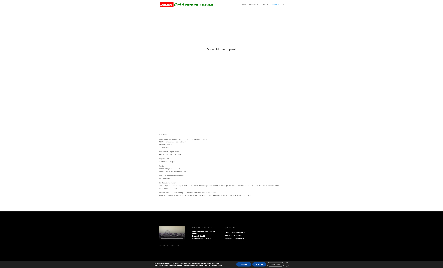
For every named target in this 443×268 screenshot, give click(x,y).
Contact (265, 5)
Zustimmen (244, 264)
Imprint (274, 5)
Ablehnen (259, 264)
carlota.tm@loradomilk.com (236, 232)
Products (252, 5)
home (244, 5)
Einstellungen (163, 265)
